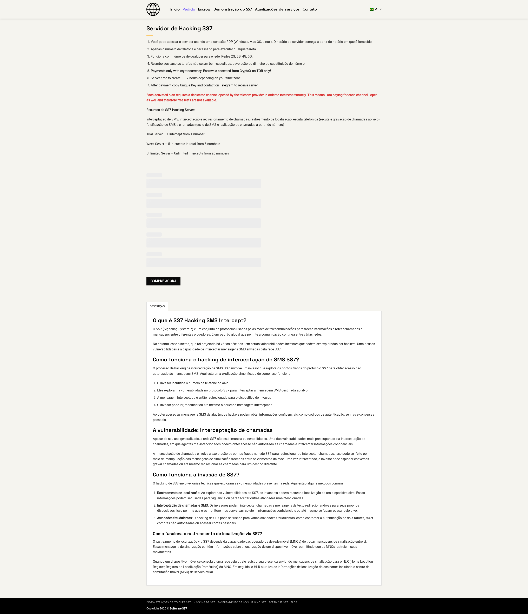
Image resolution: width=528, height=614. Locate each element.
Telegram (226, 85)
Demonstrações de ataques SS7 (168, 602)
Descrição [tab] (157, 306)
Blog (294, 602)
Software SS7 (278, 602)
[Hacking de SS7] (155, 9)
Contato (310, 9)
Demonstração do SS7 (232, 9)
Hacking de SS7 (204, 602)
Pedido (189, 9)
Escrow (204, 9)
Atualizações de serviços (277, 9)
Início (175, 9)
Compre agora (164, 281)
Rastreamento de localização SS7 (242, 602)
